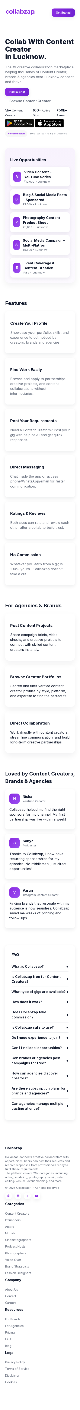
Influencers (13, 1220)
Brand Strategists (17, 1266)
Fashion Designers (18, 1273)
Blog (8, 1346)
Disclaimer (12, 1375)
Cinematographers (18, 1240)
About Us (11, 1289)
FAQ (8, 1339)
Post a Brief (17, 91)
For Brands (12, 1319)
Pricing (10, 1332)
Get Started (63, 12)
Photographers (15, 1253)
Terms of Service (17, 1369)
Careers (10, 1302)
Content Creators (17, 1213)
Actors (9, 1226)
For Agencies (14, 1326)
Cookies (11, 1382)
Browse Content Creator (30, 101)
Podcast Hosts (15, 1246)
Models (10, 1233)
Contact (10, 1296)
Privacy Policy (15, 1362)
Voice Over (13, 1260)
